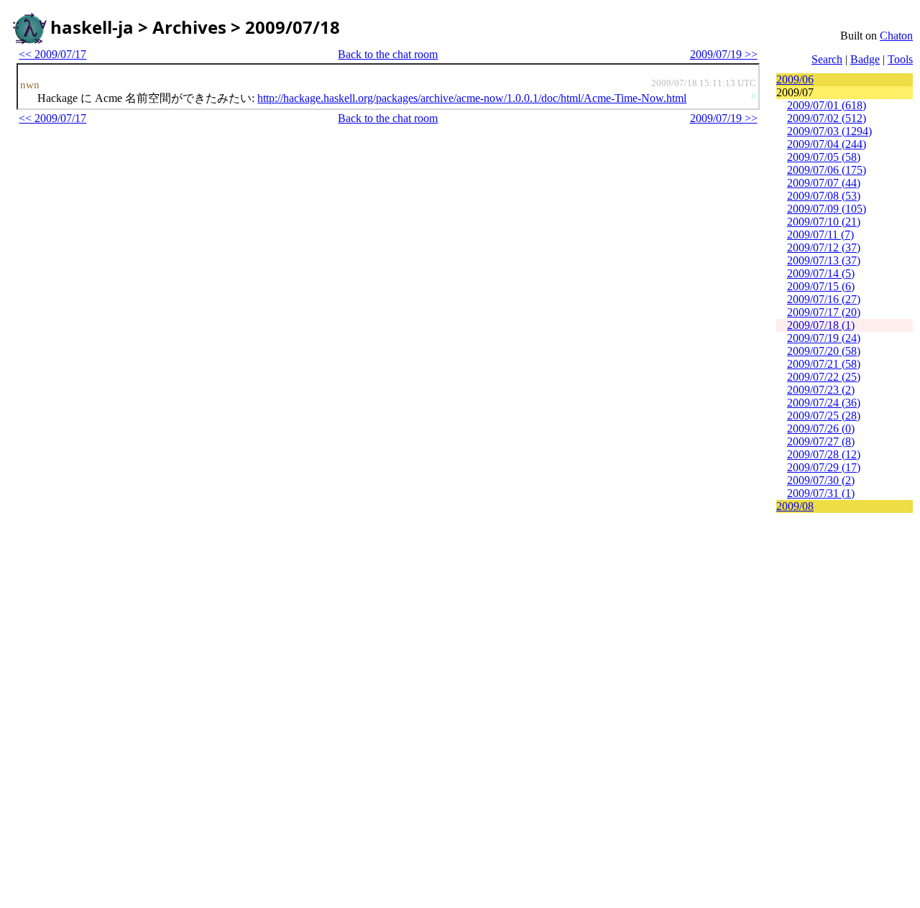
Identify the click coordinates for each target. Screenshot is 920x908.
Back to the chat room (388, 54)
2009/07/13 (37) (823, 260)
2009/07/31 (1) (821, 493)
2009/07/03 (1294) (829, 131)
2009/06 (795, 79)
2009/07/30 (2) (821, 480)
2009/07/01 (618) (826, 105)
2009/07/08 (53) (823, 196)
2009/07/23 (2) (821, 390)
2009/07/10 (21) (823, 222)
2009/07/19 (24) (823, 338)
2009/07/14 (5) (821, 273)
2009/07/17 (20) (823, 312)
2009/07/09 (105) (826, 209)
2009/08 (795, 506)
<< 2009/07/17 (52, 54)
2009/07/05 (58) (823, 157)
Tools (900, 59)
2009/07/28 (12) (823, 454)
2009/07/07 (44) (823, 183)
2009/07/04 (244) (826, 144)
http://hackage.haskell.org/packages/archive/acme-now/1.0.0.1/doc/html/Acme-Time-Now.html (471, 98)
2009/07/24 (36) (823, 403)
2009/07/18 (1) (821, 325)
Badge (865, 59)
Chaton (896, 35)
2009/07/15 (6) (821, 286)
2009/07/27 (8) (821, 441)
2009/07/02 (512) (826, 118)
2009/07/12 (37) (823, 247)
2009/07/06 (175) (826, 170)
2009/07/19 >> (724, 54)
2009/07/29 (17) (823, 467)
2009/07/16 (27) (823, 299)
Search (826, 59)
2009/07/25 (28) (823, 415)
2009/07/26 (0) (821, 428)
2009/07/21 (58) (823, 364)
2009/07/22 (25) (823, 377)
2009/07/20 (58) (823, 351)
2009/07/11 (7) (820, 234)
